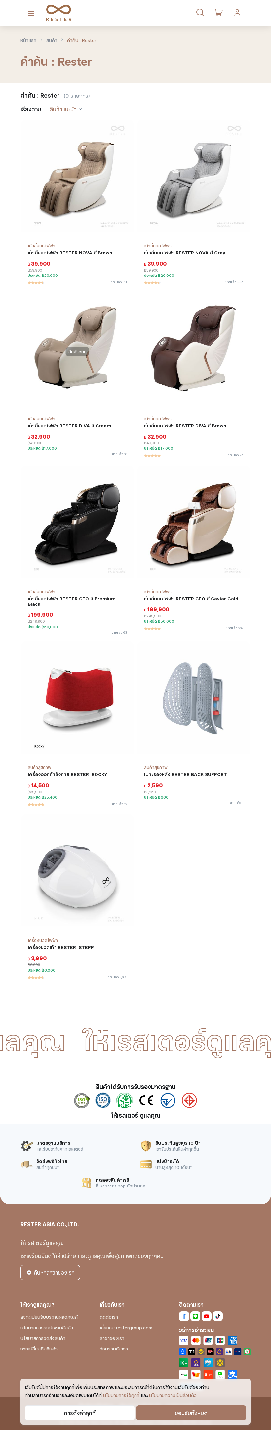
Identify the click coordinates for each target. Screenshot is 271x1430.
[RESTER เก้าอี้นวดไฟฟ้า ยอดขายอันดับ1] (56, 13)
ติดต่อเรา (109, 1317)
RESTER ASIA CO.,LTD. (49, 1223)
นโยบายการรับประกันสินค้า (46, 1327)
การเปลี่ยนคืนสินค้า (39, 1348)
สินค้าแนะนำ (63, 108)
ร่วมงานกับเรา (114, 1348)
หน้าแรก (28, 40)
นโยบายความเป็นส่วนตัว (173, 1395)
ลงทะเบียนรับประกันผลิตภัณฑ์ (49, 1317)
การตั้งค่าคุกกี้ (80, 1412)
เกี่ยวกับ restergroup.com (126, 1327)
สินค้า (51, 40)
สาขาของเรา (112, 1338)
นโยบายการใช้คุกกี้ (121, 1395)
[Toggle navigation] (32, 13)
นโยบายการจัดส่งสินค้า (42, 1338)
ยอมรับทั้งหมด (191, 1412)
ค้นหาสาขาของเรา (53, 1272)
